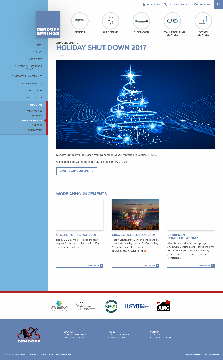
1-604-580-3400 (157, 335)
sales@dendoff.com (161, 338)
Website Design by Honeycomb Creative (202, 354)
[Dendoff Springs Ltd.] (48, 24)
